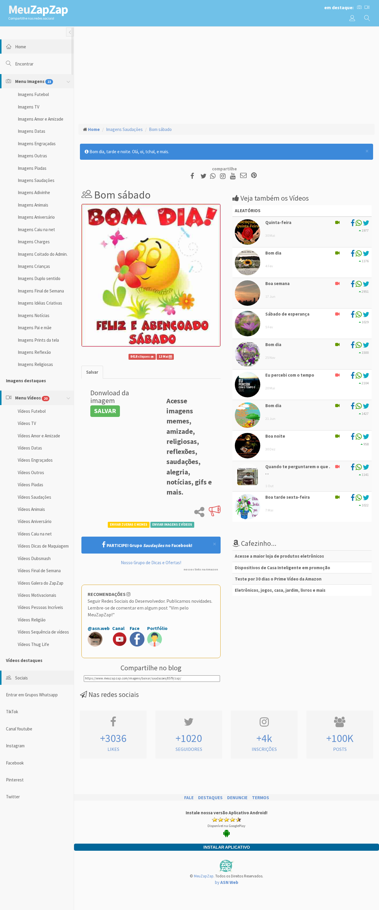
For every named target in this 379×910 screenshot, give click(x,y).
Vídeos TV (27, 423)
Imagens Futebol (33, 94)
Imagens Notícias (33, 315)
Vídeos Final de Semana (39, 570)
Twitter (13, 796)
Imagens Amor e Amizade (40, 119)
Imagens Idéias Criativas (40, 303)
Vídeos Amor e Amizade (39, 436)
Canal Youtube (19, 729)
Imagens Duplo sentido (39, 278)
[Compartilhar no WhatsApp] (214, 176)
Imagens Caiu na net (36, 229)
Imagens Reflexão (34, 352)
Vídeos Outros (31, 472)
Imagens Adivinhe (34, 192)
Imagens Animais (33, 205)
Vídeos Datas (30, 448)
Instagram (15, 746)
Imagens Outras (32, 156)
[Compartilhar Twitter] (204, 176)
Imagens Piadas (32, 168)
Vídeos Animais (31, 509)
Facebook (15, 763)
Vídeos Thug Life (33, 644)
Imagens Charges (34, 241)
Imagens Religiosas (35, 364)
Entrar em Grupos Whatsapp (32, 695)
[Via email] (243, 176)
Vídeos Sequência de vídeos (43, 632)
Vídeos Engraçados (35, 460)
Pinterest (15, 780)
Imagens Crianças (34, 266)
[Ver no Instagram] (223, 176)
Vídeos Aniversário (35, 521)
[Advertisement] (226, 74)
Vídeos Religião (32, 620)
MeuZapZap (203, 876)
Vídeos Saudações (34, 497)
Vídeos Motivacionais (37, 595)
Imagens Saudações (36, 180)
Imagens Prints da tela (38, 340)
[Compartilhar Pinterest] (254, 176)
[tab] (92, 372)
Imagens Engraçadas (37, 143)
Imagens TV (28, 107)
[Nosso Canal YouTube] (233, 176)
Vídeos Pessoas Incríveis (40, 607)
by (226, 882)
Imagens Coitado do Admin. (43, 254)
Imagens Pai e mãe (35, 327)
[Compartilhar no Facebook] (194, 176)
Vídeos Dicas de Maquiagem (43, 546)
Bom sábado (160, 129)
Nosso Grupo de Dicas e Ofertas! (151, 562)
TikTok (12, 711)
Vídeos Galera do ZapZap (40, 583)
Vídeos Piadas (30, 484)
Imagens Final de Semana (41, 291)
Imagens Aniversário (36, 217)
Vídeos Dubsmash (34, 558)
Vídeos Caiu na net (35, 534)
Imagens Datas (31, 131)
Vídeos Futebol (32, 411)
